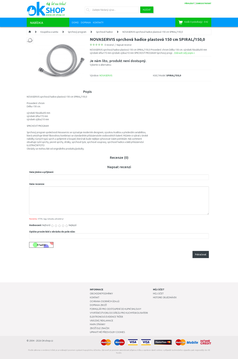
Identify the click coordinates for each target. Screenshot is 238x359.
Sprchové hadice (104, 32)
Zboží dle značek (99, 328)
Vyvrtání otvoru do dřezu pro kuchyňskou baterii (119, 313)
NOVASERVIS (105, 75)
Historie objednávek (165, 297)
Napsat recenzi (124, 45)
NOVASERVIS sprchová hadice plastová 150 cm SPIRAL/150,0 (152, 32)
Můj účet (158, 293)
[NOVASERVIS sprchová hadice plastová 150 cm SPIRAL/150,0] (61, 60)
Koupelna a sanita (49, 32)
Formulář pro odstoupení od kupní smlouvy (115, 309)
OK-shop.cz (47, 340)
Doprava (86, 22)
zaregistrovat (203, 3)
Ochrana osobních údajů (104, 301)
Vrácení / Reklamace (101, 320)
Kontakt (94, 297)
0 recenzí (109, 45)
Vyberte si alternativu (118, 62)
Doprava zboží (98, 305)
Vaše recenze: (37, 184)
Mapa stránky (97, 324)
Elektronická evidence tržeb (106, 316)
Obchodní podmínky (101, 293)
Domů (75, 22)
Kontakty (98, 22)
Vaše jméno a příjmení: (41, 172)
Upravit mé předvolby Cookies (107, 332)
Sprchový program (77, 32)
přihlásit (189, 3)
